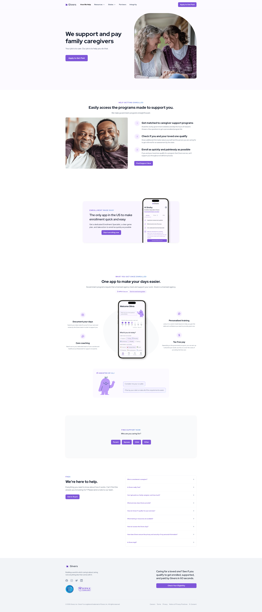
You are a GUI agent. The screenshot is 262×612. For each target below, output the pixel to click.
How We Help (85, 4)
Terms (159, 604)
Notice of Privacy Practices (178, 604)
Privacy (165, 604)
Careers (152, 604)
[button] (100, 4)
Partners (122, 4)
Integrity (133, 4)
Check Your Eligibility (176, 586)
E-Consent (193, 604)
